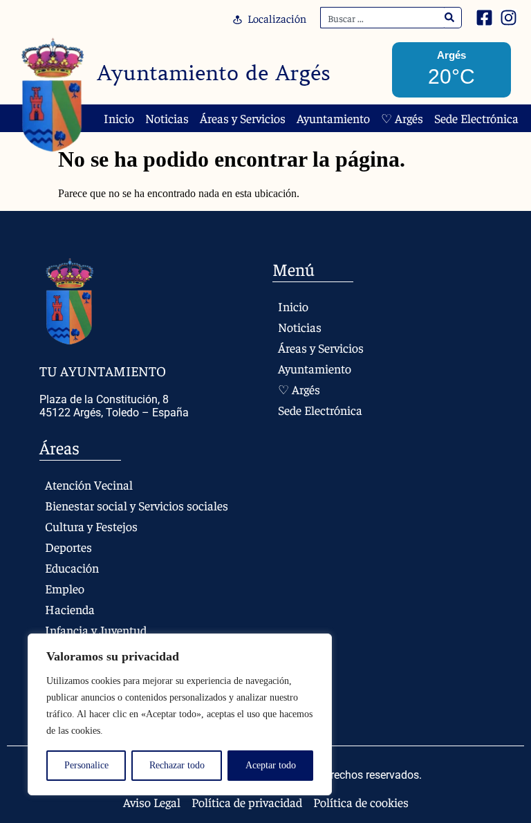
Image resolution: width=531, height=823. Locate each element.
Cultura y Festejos (91, 526)
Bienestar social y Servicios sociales (136, 505)
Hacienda (70, 609)
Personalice (86, 765)
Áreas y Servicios (243, 118)
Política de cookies (361, 802)
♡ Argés (402, 118)
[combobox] (382, 17)
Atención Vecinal (89, 484)
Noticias (167, 118)
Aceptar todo (270, 765)
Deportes (68, 547)
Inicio (119, 118)
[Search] (450, 17)
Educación (72, 567)
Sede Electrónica (476, 118)
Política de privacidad (247, 802)
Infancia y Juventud (96, 630)
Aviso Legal (151, 802)
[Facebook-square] (484, 17)
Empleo (64, 588)
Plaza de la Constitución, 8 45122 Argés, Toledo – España (114, 406)
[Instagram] (508, 17)
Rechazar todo (177, 765)
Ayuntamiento (333, 118)
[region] (180, 714)
